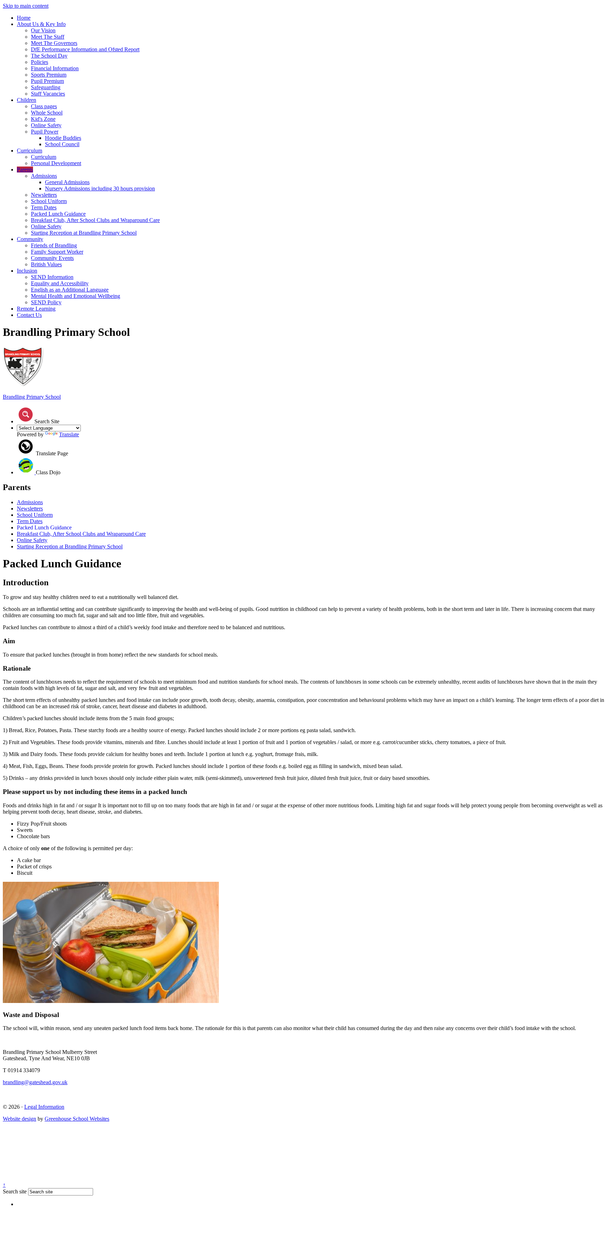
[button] (25, 414)
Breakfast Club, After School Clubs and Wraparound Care (95, 220)
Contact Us (29, 315)
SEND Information (52, 277)
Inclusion (27, 271)
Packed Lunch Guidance (58, 214)
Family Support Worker (57, 252)
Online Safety (46, 125)
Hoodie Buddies (63, 138)
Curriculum (29, 151)
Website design (19, 1119)
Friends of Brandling (54, 245)
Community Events (52, 258)
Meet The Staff (47, 37)
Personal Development (56, 163)
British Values (46, 264)
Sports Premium (48, 75)
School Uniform (49, 201)
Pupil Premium (47, 81)
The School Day (49, 56)
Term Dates (44, 207)
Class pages (44, 106)
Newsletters (44, 195)
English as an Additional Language (70, 290)
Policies (39, 62)
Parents (25, 169)
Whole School (47, 113)
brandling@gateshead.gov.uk (35, 1082)
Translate (69, 434)
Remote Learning (36, 309)
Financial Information (55, 68)
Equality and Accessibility (60, 283)
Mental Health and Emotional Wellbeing (75, 296)
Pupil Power (44, 132)
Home (24, 18)
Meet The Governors (54, 43)
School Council (62, 144)
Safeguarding (45, 87)
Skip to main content (25, 6)
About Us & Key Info (41, 24)
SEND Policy (46, 302)
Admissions (44, 176)
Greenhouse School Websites (77, 1119)
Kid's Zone (43, 119)
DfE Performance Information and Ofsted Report (85, 49)
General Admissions (67, 182)
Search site (15, 1191)
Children (26, 100)
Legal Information (44, 1107)
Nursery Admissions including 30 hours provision (100, 188)
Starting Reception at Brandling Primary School (84, 233)
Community (30, 239)
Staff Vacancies (48, 94)
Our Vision (43, 30)
